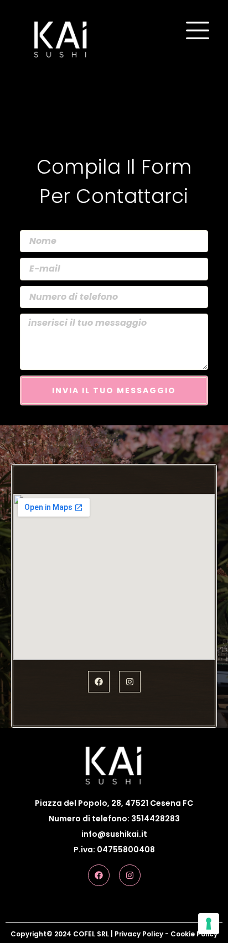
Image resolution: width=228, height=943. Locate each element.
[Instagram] (130, 681)
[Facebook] (99, 681)
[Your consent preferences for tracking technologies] (208, 923)
